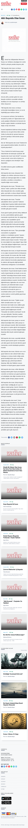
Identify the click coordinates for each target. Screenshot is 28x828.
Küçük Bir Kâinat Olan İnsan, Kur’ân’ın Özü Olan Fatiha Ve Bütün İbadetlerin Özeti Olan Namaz (12, 469)
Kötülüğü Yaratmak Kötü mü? (13, 674)
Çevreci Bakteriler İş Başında (13, 569)
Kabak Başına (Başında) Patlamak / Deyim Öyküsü (11, 537)
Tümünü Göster (24, 650)
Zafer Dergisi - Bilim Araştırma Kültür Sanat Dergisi (14, 824)
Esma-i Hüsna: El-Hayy (10, 734)
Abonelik (3, 784)
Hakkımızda (3, 786)
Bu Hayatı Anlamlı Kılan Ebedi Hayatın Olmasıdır (13, 704)
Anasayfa (3, 776)
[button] (1, 9)
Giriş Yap (24, 3)
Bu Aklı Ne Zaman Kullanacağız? (13, 635)
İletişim (2, 789)
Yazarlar (3, 781)
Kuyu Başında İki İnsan (10, 504)
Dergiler (3, 779)
